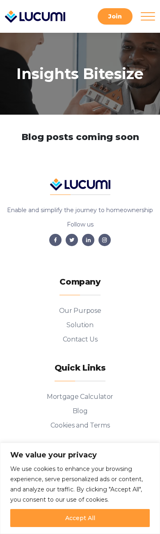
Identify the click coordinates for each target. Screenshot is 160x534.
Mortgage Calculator (80, 396)
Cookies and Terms (80, 425)
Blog (80, 411)
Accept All (80, 518)
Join (115, 16)
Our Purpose (80, 311)
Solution (79, 325)
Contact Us (80, 339)
